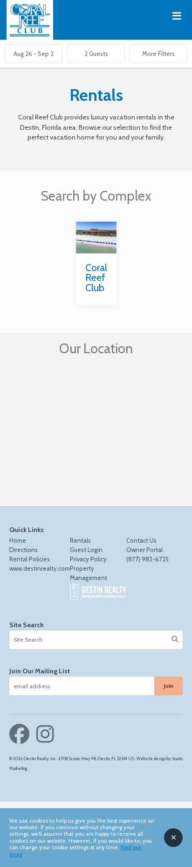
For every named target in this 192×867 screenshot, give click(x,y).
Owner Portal (144, 549)
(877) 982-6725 (147, 559)
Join (168, 685)
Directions (23, 549)
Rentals (80, 540)
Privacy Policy (88, 559)
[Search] (174, 639)
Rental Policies (29, 559)
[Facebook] (21, 734)
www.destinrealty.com (39, 568)
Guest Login (86, 549)
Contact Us (141, 540)
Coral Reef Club (96, 277)
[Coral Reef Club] (96, 237)
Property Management (88, 573)
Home (17, 540)
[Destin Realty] (30, 19)
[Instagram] (45, 734)
